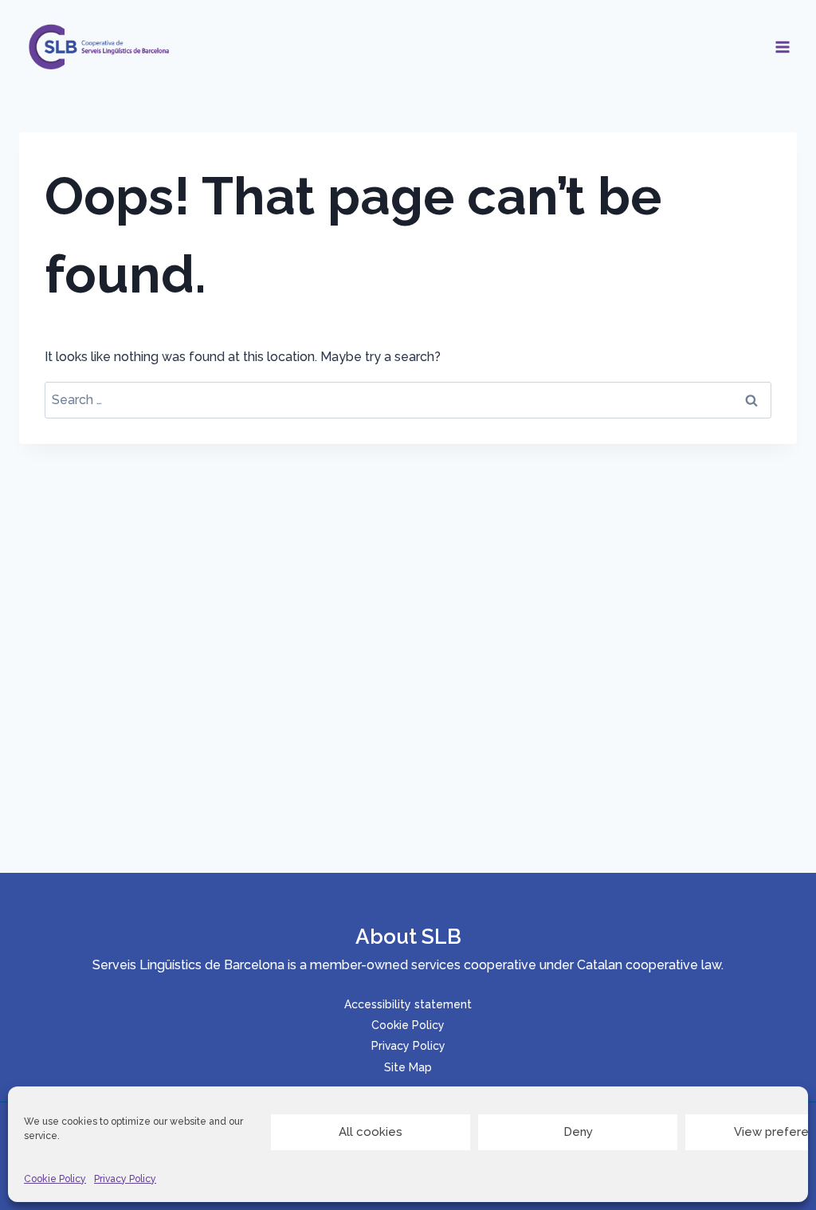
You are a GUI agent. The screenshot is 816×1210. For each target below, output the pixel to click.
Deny (578, 1132)
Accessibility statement (408, 1004)
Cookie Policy (55, 1178)
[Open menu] (782, 46)
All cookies (370, 1132)
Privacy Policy (125, 1178)
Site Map (408, 1067)
